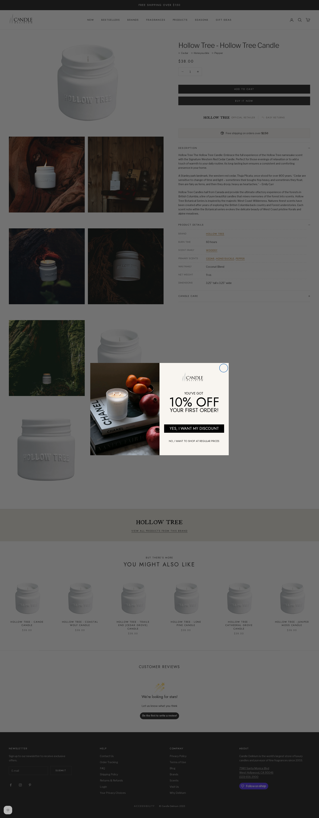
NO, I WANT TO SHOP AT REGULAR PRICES (194, 441)
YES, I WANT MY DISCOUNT (194, 428)
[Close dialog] (223, 368)
